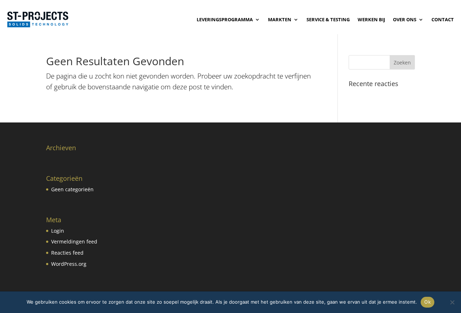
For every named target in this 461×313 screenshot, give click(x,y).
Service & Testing (328, 19)
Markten (279, 19)
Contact (442, 19)
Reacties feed (67, 252)
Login (57, 230)
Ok (427, 302)
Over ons (404, 19)
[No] (452, 302)
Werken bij (371, 19)
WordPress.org (68, 263)
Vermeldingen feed (74, 241)
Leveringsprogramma (225, 19)
